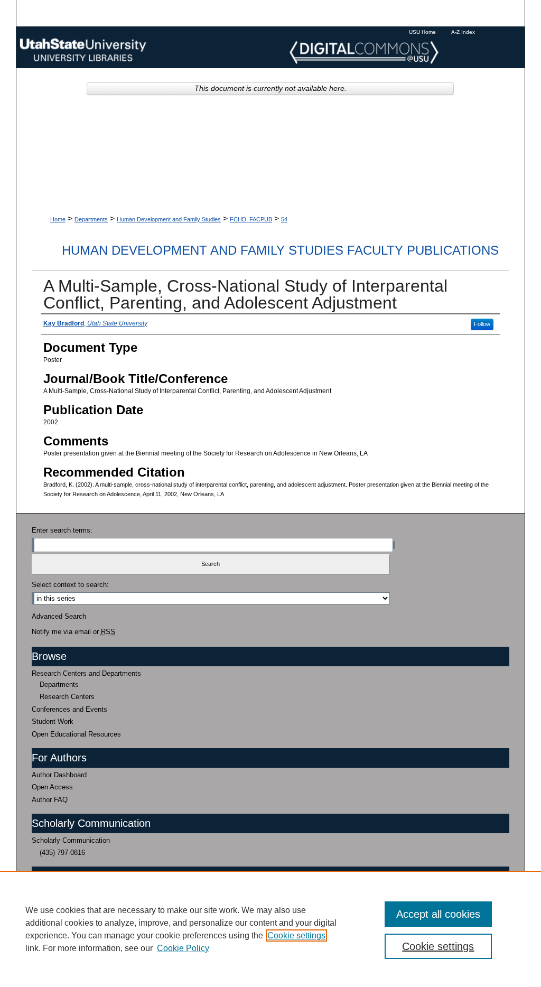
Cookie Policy (183, 948)
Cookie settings (296, 935)
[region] (270, 929)
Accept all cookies (438, 914)
